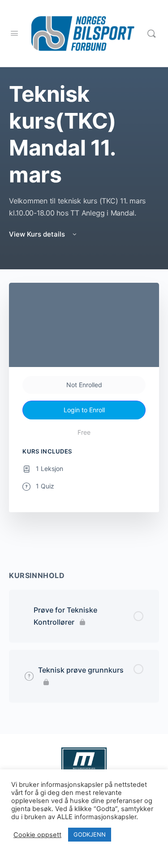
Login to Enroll (84, 410)
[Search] (151, 33)
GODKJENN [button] (89, 834)
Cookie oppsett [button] (37, 835)
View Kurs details (38, 234)
